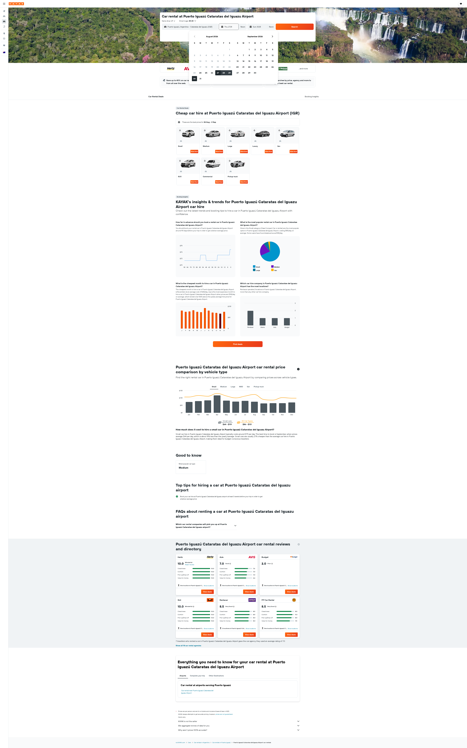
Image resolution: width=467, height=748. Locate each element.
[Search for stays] (4, 16)
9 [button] (194, 61)
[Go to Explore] (4, 33)
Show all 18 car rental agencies (188, 645)
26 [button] (212, 73)
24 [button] (200, 73)
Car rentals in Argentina (201, 742)
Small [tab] (214, 387)
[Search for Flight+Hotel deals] (4, 26)
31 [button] (200, 78)
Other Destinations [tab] (216, 676)
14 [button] (224, 61)
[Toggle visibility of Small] (256, 266)
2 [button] (194, 55)
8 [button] (229, 55)
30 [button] (194, 78)
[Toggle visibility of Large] (256, 270)
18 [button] (206, 67)
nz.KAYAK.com (180, 742)
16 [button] (194, 67)
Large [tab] (233, 387)
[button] (4, 3)
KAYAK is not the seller (187, 721)
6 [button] (217, 55)
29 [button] (229, 73)
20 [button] (218, 67)
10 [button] (200, 61)
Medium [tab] (223, 387)
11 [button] (206, 61)
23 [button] (194, 73)
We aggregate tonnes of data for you (193, 725)
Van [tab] (248, 387)
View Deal (194, 151)
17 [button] (200, 67)
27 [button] (218, 73)
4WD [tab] (241, 387)
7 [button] (223, 55)
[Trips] (4, 45)
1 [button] (229, 49)
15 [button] (229, 61)
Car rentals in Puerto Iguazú (221, 742)
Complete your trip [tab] (197, 676)
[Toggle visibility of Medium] (275, 266)
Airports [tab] (183, 676)
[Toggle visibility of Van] (274, 270)
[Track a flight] (4, 38)
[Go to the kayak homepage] (16, 3)
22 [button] (229, 67)
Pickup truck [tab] (259, 387)
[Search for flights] (4, 11)
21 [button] (224, 67)
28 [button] (224, 73)
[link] (238, 344)
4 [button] (206, 55)
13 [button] (218, 61)
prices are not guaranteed (224, 714)
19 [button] (212, 67)
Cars (189, 742)
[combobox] (168, 21)
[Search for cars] (4, 21)
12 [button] (212, 61)
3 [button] (200, 55)
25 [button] (206, 73)
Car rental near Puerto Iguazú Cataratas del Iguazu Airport (197, 691)
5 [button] (212, 55)
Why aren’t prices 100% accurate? (192, 730)
